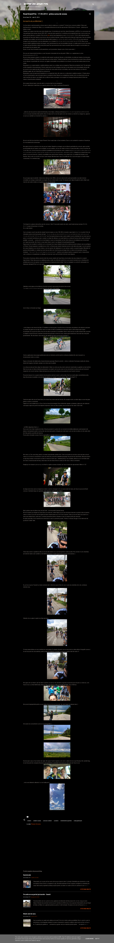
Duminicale (27, 875)
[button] (90, 14)
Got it (97, 938)
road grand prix (78, 820)
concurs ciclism (47, 820)
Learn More (89, 938)
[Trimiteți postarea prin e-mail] (28, 817)
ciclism (29, 820)
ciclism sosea (37, 820)
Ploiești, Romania (36, 824)
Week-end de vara (29, 914)
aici (48, 35)
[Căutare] (93, 4)
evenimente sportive (66, 820)
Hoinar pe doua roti (36, 4)
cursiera (56, 820)
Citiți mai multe (85, 889)
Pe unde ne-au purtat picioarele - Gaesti (37, 894)
